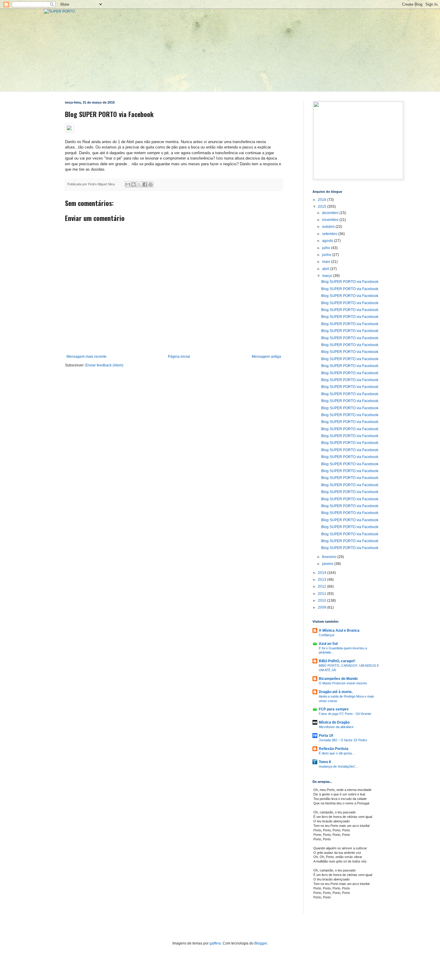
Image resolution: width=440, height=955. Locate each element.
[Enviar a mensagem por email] (128, 184)
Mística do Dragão (334, 722)
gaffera (215, 943)
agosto (328, 241)
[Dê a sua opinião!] (133, 184)
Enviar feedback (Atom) (104, 365)
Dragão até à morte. (336, 692)
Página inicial (179, 356)
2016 (322, 200)
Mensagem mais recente (86, 356)
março (327, 276)
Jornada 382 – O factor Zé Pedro (343, 740)
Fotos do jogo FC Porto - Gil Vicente (345, 714)
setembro (330, 234)
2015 (322, 206)
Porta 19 (326, 735)
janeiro (328, 564)
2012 (322, 586)
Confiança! (326, 635)
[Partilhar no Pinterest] (151, 184)
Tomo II (325, 762)
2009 (322, 607)
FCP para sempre (334, 709)
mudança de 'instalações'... (338, 766)
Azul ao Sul (328, 644)
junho (327, 255)
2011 (322, 594)
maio (326, 262)
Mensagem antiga (266, 356)
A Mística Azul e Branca (339, 630)
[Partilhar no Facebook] (145, 184)
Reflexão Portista (333, 749)
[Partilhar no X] (139, 184)
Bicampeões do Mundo (338, 679)
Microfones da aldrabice (336, 727)
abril (326, 269)
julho (326, 248)
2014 (322, 573)
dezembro (330, 213)
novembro (330, 220)
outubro (329, 227)
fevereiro (329, 557)
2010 (322, 600)
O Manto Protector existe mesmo (343, 683)
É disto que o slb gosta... (336, 753)
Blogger (260, 943)
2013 (322, 579)
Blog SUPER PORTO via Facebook (349, 282)
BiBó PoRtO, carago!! (337, 661)
